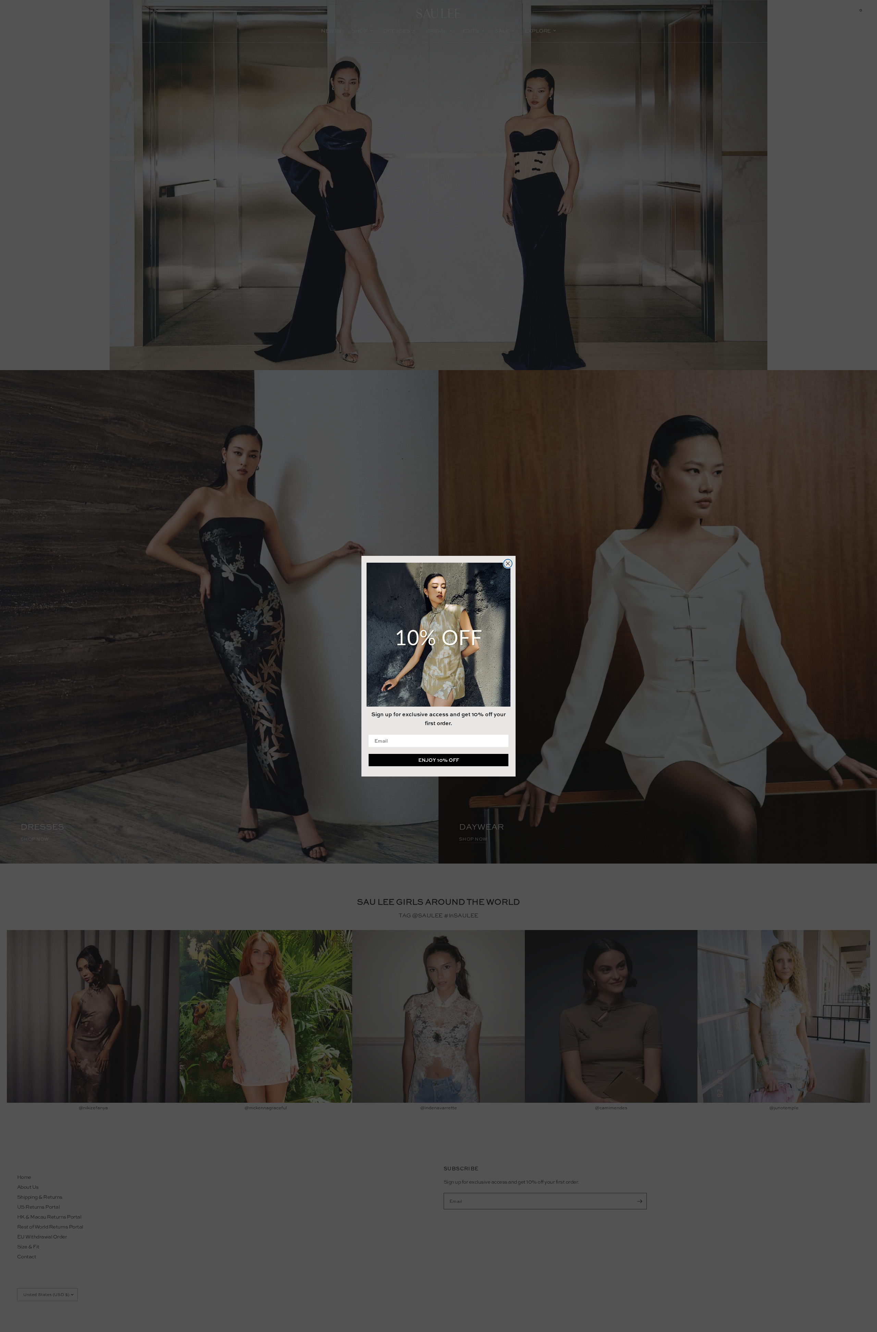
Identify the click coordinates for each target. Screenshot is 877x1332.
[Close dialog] (508, 563)
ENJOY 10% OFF (438, 759)
